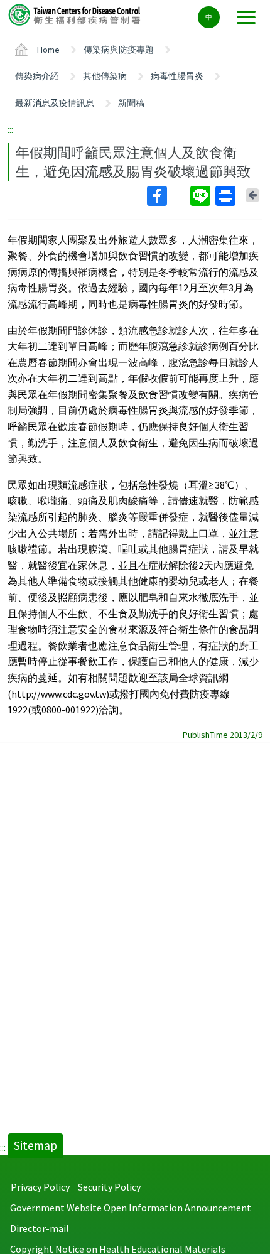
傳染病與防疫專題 (119, 49)
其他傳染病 (105, 76)
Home (48, 49)
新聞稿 (131, 103)
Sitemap (35, 1145)
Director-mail (39, 1228)
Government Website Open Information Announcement (130, 1207)
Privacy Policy (40, 1187)
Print (226, 196)
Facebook (167, 196)
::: (10, 129)
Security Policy (109, 1187)
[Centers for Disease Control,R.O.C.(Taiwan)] (75, 14)
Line (201, 196)
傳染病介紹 (37, 76)
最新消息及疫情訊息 (54, 103)
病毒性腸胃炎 (177, 76)
